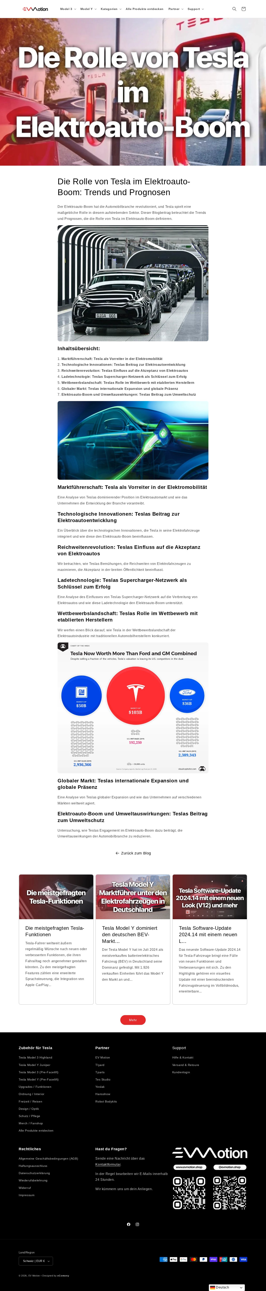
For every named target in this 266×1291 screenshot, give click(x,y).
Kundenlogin (181, 1072)
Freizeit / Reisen (30, 1101)
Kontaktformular (107, 1164)
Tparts (100, 1072)
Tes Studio (102, 1079)
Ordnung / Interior (31, 1094)
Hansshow (102, 1094)
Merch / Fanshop (31, 1123)
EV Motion (102, 1057)
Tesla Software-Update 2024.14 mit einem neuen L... (208, 934)
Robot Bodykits (106, 1101)
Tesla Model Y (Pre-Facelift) (39, 1079)
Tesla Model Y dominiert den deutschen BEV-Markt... (130, 934)
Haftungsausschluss (33, 1166)
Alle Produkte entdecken (36, 1130)
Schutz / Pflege (29, 1116)
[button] (68, 9)
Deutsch (222, 1287)
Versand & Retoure (185, 1064)
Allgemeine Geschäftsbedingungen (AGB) (48, 1158)
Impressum (26, 1195)
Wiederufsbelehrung (33, 1180)
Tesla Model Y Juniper (34, 1064)
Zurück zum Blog (136, 853)
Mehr (133, 1020)
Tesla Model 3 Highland (35, 1057)
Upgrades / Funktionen (35, 1086)
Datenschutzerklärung (34, 1173)
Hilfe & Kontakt (182, 1057)
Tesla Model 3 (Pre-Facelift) (39, 1072)
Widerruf (25, 1187)
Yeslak (100, 1086)
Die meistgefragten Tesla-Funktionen (54, 931)
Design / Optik (29, 1108)
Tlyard (100, 1064)
